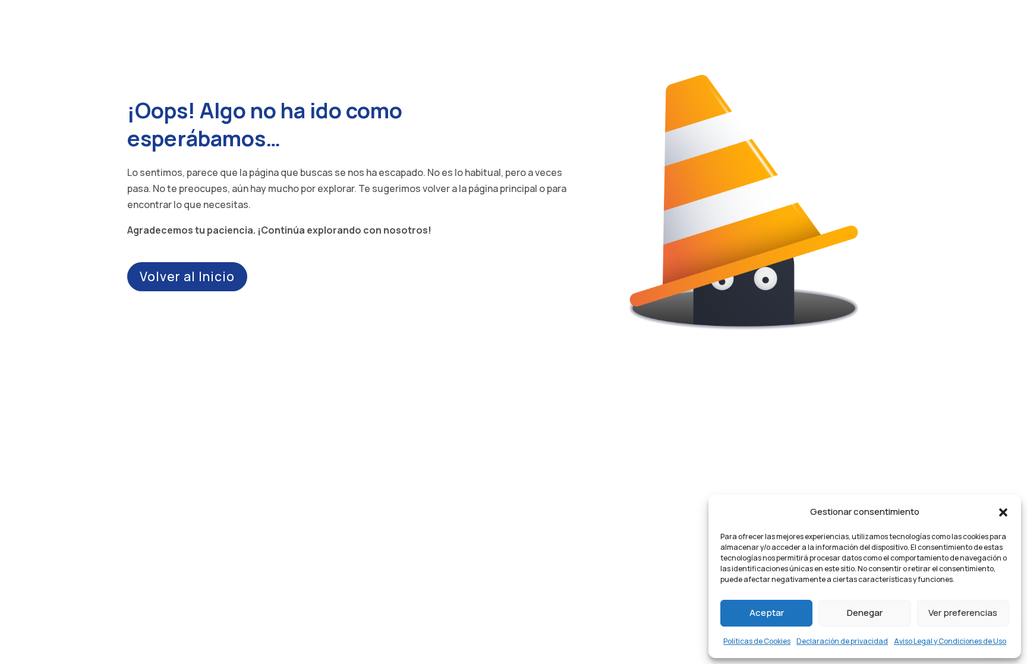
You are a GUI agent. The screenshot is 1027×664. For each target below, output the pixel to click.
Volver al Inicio (187, 276)
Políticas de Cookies (756, 641)
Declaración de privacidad (842, 641)
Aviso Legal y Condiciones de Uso (950, 641)
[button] (1003, 511)
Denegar (865, 612)
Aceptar (766, 612)
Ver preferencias (962, 612)
